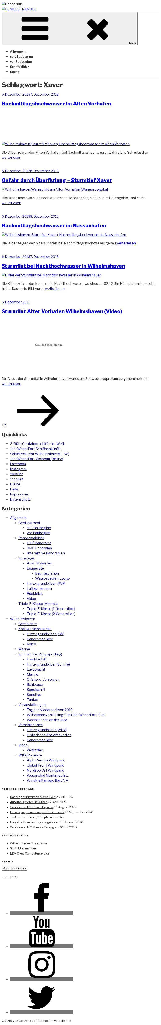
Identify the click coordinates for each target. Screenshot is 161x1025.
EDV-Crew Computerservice (30, 853)
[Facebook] (41, 913)
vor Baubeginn (21, 61)
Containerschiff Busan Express (31, 807)
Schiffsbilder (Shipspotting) (40, 654)
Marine (24, 649)
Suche (14, 71)
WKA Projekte (30, 755)
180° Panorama (39, 543)
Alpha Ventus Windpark (46, 760)
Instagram (18, 469)
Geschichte (27, 624)
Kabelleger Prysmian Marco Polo (33, 797)
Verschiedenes (30, 725)
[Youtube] (41, 946)
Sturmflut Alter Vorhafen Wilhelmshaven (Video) (62, 311)
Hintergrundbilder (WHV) (47, 730)
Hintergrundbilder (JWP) (46, 584)
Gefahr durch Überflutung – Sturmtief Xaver (57, 180)
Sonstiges (26, 558)
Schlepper (35, 685)
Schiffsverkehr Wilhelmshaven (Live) (39, 454)
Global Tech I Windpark (45, 765)
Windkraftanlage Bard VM (48, 781)
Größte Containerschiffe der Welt (37, 444)
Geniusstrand (29, 523)
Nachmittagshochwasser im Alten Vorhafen (56, 104)
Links (14, 489)
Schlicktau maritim (23, 848)
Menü (132, 43)
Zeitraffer (35, 750)
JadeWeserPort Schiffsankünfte (36, 449)
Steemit (16, 479)
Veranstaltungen (32, 705)
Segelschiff (36, 690)
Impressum (19, 494)
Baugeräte (35, 568)
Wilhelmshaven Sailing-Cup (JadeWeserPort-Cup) (66, 715)
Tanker (33, 700)
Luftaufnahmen (39, 589)
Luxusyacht (36, 669)
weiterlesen (11, 158)
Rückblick (35, 594)
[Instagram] (41, 979)
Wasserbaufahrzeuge (52, 578)
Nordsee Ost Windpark (45, 770)
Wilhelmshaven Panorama (28, 843)
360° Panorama (39, 548)
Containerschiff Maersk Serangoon (34, 827)
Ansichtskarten (39, 563)
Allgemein (18, 51)
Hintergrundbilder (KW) (45, 634)
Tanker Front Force (23, 817)
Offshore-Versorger (43, 680)
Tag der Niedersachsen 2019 (50, 710)
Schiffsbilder (19, 66)
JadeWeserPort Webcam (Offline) (36, 459)
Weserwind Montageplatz (48, 775)
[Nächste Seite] (37, 425)
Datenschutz (20, 499)
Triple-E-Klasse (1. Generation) (51, 609)
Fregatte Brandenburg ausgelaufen (34, 822)
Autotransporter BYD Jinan (28, 802)
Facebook (18, 464)
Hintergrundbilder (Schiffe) (48, 664)
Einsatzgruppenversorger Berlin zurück (37, 812)
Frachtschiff (37, 659)
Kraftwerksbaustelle (35, 629)
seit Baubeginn (21, 56)
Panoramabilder (31, 538)
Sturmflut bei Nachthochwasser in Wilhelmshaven (63, 266)
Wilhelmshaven (22, 619)
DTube (15, 484)
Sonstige (34, 695)
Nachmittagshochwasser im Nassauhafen (54, 225)
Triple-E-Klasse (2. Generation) (51, 614)
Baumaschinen (47, 573)
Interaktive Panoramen (46, 553)
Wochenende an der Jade (47, 720)
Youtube (16, 474)
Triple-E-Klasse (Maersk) (38, 604)
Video (31, 599)
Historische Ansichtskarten (49, 735)
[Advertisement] (81, 123)
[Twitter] (41, 1012)
